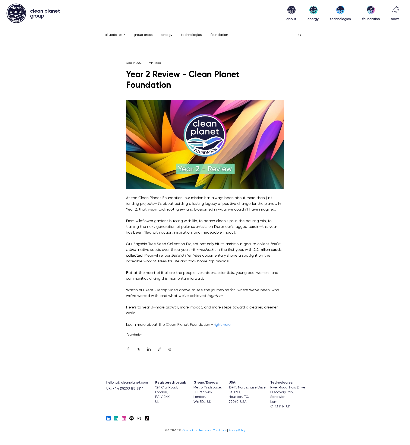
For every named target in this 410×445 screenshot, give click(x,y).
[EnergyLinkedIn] (116, 418)
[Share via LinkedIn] (149, 349)
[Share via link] (159, 349)
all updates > (115, 35)
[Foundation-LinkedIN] (124, 418)
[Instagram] (139, 418)
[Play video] (205, 144)
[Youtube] (131, 418)
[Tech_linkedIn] (108, 418)
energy (166, 35)
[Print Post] (170, 349)
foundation (219, 35)
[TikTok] (147, 418)
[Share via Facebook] (128, 349)
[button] (300, 34)
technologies (191, 35)
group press (143, 35)
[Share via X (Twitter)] (138, 349)
